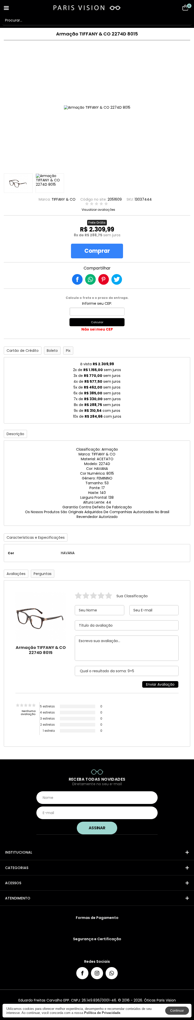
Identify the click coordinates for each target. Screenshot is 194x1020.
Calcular (97, 322)
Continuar (177, 1010)
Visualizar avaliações (98, 209)
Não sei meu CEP (97, 329)
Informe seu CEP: (97, 303)
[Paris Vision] (97, 8)
